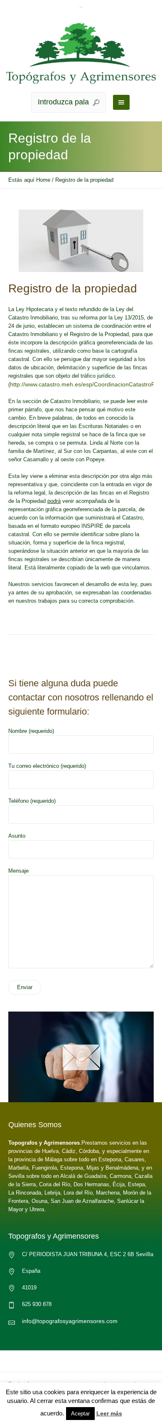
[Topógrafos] (81, 53)
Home (43, 180)
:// (22, 384)
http (15, 384)
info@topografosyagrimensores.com (70, 1321)
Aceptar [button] (80, 1413)
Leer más (109, 1413)
